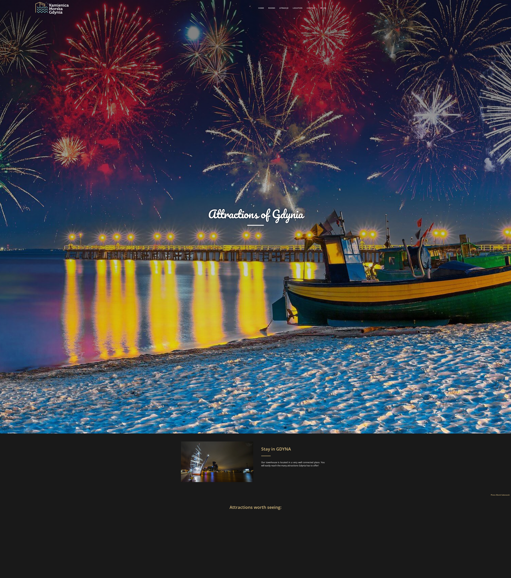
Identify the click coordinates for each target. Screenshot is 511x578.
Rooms (271, 8)
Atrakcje (284, 8)
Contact (311, 8)
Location (297, 8)
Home (261, 8)
